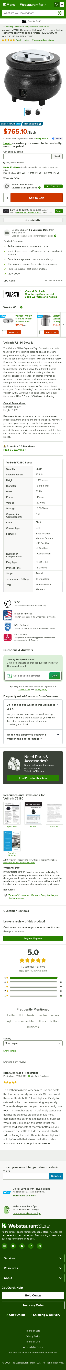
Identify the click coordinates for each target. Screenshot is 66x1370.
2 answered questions (43, 40)
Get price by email (13, 151)
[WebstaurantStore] (33, 1226)
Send (57, 156)
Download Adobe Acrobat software (19, 862)
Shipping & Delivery (46, 1314)
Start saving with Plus (24, 1195)
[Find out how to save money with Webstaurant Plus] (3, 316)
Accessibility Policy (33, 1347)
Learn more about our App (27, 1213)
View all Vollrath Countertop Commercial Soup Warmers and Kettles (41, 294)
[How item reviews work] (45, 971)
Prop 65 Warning (13, 449)
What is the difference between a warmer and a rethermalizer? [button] (27, 736)
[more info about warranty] (39, 187)
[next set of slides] (63, 324)
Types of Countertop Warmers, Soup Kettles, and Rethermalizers (33, 897)
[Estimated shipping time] (55, 235)
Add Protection (53, 186)
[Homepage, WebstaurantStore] (33, 4)
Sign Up (56, 1176)
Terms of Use (24, 690)
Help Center (33, 1295)
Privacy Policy (41, 690)
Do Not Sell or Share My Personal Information (33, 1353)
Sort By (7, 1038)
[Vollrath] (12, 294)
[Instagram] (4, 1246)
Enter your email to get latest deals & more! (30, 1168)
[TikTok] (31, 1246)
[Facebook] (22, 1246)
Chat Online (17, 1314)
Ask (54, 675)
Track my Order (33, 1305)
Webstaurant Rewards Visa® (28, 212)
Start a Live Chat (11, 167)
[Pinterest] (39, 1246)
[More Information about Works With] (21, 307)
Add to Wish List (33, 220)
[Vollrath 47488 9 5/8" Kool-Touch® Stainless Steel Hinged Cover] (18, 324)
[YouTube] (13, 1246)
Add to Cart (14, 332)
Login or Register (33, 938)
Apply (59, 211)
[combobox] (33, 13)
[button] (28, 112)
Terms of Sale (33, 1331)
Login (7, 143)
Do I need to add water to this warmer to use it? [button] (31, 706)
